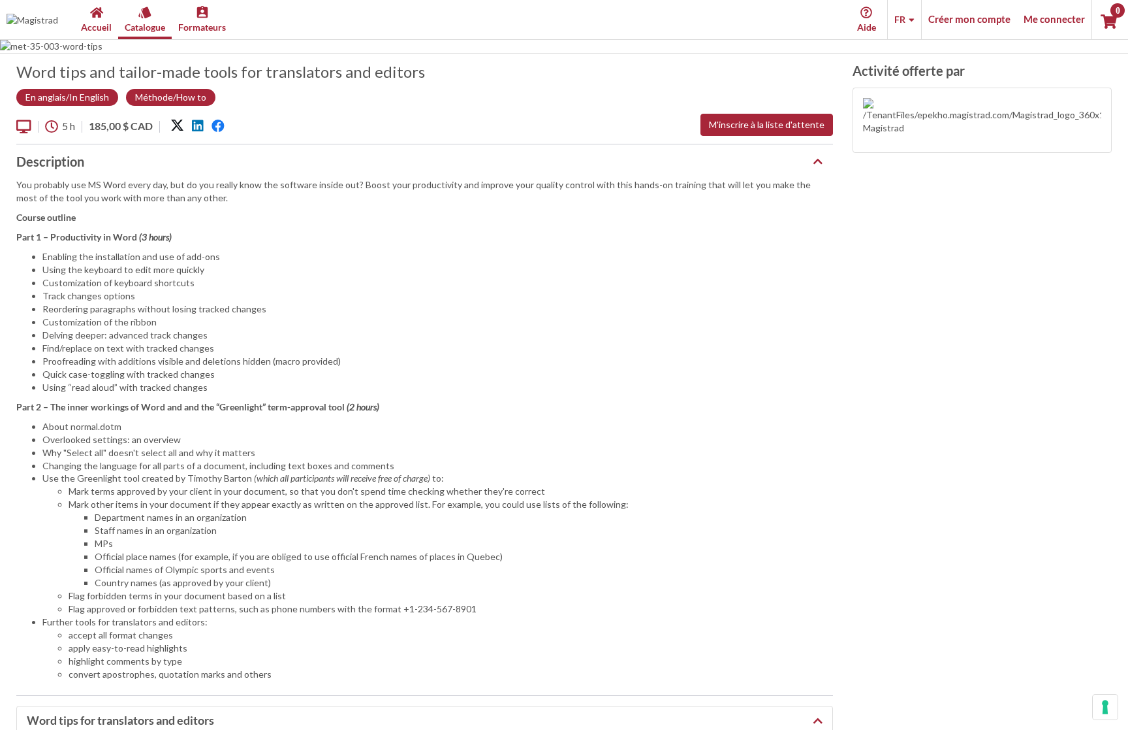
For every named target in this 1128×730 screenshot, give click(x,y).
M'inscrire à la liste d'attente (766, 124)
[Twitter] (177, 126)
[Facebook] (218, 126)
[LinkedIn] (198, 126)
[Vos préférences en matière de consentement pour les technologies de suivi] (1105, 707)
